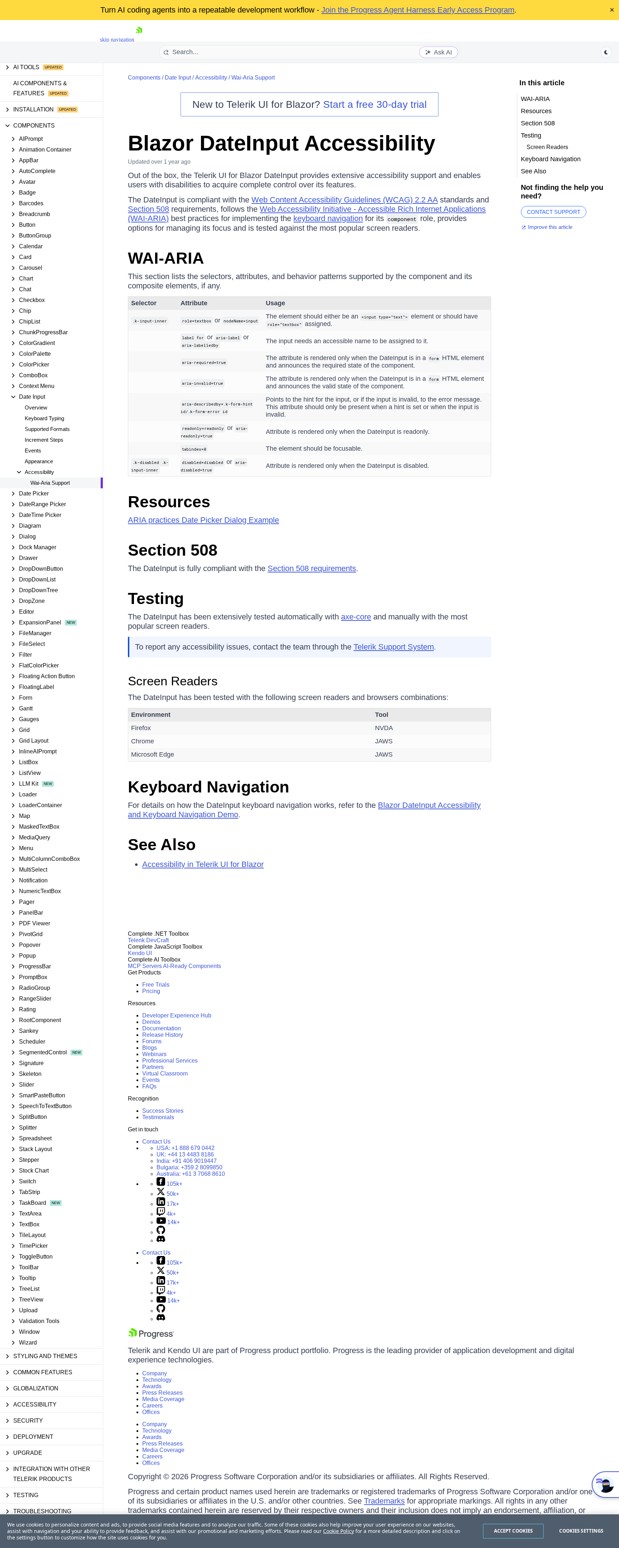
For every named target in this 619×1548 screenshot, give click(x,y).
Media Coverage (163, 1399)
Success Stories (162, 1111)
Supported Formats (47, 429)
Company (154, 1373)
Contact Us (156, 1142)
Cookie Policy (338, 1531)
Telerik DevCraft (148, 940)
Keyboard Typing (44, 418)
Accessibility (211, 78)
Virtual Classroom (165, 1073)
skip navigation (117, 40)
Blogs (149, 1048)
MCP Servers (145, 966)
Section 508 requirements (312, 568)
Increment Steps (44, 440)
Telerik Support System (394, 646)
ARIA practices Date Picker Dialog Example (203, 520)
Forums (152, 1041)
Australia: (191, 1174)
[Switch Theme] (606, 52)
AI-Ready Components (192, 966)
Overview (36, 407)
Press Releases (162, 1393)
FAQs (149, 1086)
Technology (157, 1380)
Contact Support (553, 212)
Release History (162, 1035)
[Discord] (161, 1240)
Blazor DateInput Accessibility (281, 143)
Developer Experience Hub (176, 1015)
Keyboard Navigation (208, 787)
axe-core (356, 616)
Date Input (178, 78)
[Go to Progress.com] (151, 1337)
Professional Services (170, 1061)
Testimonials (158, 1117)
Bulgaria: (189, 1167)
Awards (152, 1386)
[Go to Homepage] (139, 40)
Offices (151, 1412)
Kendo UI (140, 953)
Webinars (154, 1054)
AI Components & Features (40, 88)
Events (33, 450)
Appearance (39, 461)
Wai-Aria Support (50, 483)
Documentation (161, 1028)
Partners (153, 1067)
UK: (185, 1154)
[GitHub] (161, 1232)
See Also (162, 844)
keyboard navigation (328, 218)
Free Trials (155, 985)
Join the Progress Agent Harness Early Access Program (417, 9)
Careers (152, 1406)
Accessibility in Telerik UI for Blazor (203, 864)
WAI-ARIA (166, 258)
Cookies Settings (581, 1531)
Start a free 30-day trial (375, 104)
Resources (169, 502)
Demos (151, 1022)
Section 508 (148, 209)
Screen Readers (173, 681)
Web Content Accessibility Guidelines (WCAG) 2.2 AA (344, 199)
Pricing (151, 991)
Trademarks (384, 1500)
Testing (156, 598)
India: (187, 1161)
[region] (309, 1531)
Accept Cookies (513, 1531)
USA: (186, 1148)
